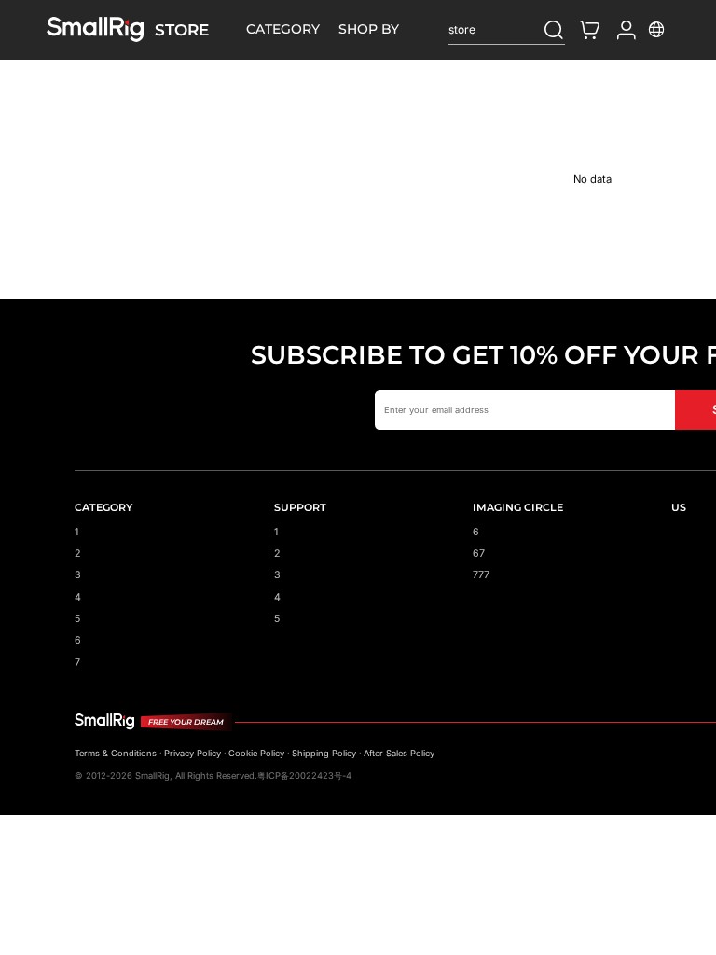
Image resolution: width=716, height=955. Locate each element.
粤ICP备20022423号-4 (304, 775)
